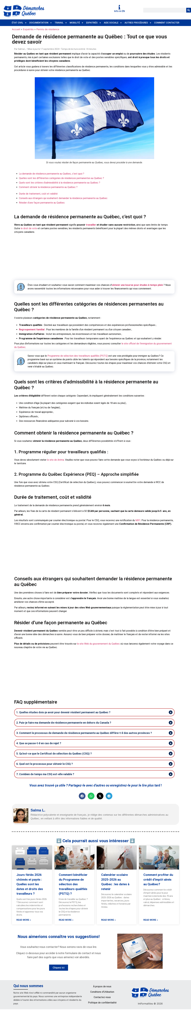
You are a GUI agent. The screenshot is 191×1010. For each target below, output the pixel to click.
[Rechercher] (188, 10)
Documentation (38, 22)
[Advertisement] (94, 257)
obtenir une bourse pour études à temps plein (137, 285)
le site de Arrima (55, 459)
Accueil (16, 29)
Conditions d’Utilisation (102, 991)
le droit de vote (29, 228)
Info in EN (119, 11)
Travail (59, 22)
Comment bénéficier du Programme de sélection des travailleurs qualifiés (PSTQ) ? (73, 884)
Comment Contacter (166, 22)
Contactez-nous (102, 997)
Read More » (23, 920)
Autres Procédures (136, 22)
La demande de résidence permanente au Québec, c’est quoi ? (51, 173)
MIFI (137, 520)
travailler (91, 224)
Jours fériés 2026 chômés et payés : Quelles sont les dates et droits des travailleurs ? (29, 884)
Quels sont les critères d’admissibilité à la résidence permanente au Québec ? (59, 182)
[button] (82, 796)
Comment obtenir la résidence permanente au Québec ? (48, 187)
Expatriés (92, 22)
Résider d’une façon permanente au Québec (42, 202)
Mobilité (75, 22)
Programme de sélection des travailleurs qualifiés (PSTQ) (77, 355)
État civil (17, 22)
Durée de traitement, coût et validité (38, 193)
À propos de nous (102, 986)
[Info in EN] (119, 7)
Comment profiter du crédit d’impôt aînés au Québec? (158, 879)
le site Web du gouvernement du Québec (98, 643)
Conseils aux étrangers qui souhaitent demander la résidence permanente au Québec (63, 198)
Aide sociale (111, 22)
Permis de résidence (47, 29)
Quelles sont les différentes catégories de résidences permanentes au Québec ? (61, 178)
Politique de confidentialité (102, 1002)
